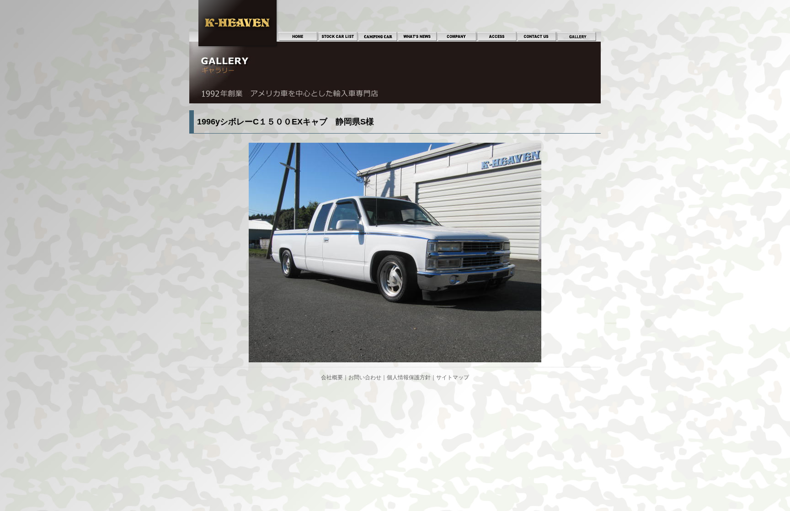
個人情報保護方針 (409, 377)
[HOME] (298, 36)
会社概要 (332, 377)
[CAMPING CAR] (377, 36)
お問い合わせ (364, 377)
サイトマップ (452, 377)
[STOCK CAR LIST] (338, 36)
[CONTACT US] (536, 36)
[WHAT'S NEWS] (417, 36)
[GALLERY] (576, 36)
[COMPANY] (457, 36)
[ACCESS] (497, 36)
